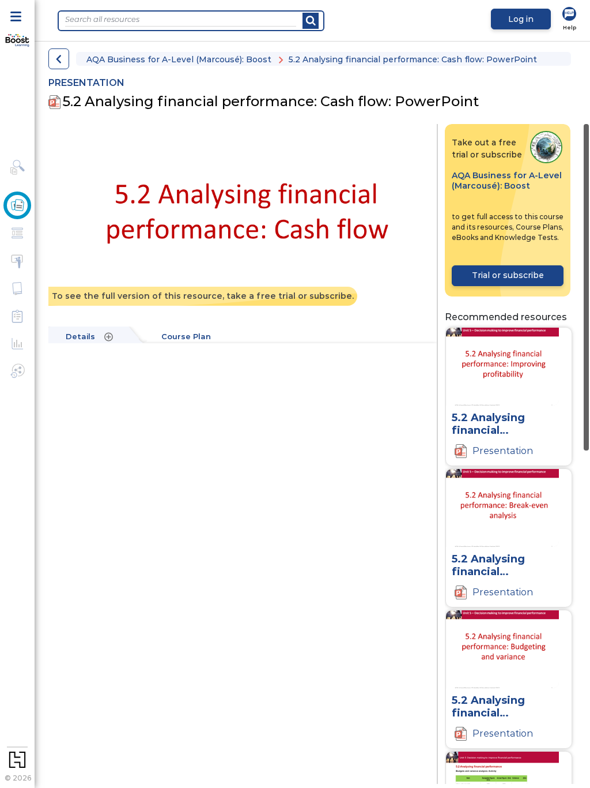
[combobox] (180, 19)
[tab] (93, 337)
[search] (310, 20)
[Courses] (17, 205)
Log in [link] (521, 19)
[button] (58, 58)
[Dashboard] (17, 40)
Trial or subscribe (508, 275)
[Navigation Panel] (17, 15)
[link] (569, 19)
